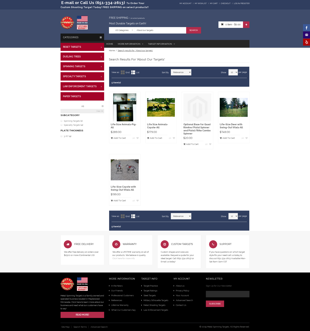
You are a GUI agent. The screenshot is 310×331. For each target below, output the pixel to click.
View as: (115, 72)
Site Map (65, 327)
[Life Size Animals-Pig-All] (125, 107)
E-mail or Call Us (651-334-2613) (93, 2)
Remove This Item (102, 106)
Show (223, 72)
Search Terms (80, 327)
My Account (185, 3)
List (137, 72)
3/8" (66, 136)
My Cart (214, 3)
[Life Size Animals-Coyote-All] (161, 107)
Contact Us (181, 305)
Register (245, 3)
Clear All (99, 111)
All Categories (122, 30)
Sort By (165, 72)
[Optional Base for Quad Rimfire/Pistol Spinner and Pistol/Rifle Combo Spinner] (197, 107)
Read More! (82, 314)
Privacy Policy (182, 290)
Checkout (226, 3)
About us (180, 286)
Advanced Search (184, 300)
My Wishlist (201, 3)
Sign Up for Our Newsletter (219, 286)
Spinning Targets (72, 121)
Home (112, 50)
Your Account (182, 295)
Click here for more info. (123, 258)
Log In (237, 3)
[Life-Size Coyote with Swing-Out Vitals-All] (125, 170)
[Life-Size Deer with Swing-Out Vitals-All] (234, 107)
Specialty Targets (72, 125)
